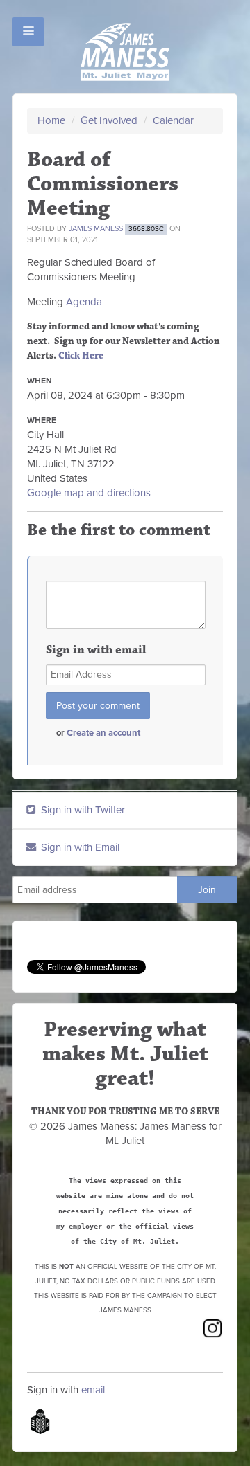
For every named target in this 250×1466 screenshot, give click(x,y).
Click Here (80, 356)
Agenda (84, 302)
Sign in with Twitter (81, 810)
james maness (96, 228)
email (93, 1390)
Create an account (103, 733)
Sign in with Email (78, 847)
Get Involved (109, 120)
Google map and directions (89, 493)
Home (51, 120)
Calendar (173, 120)
